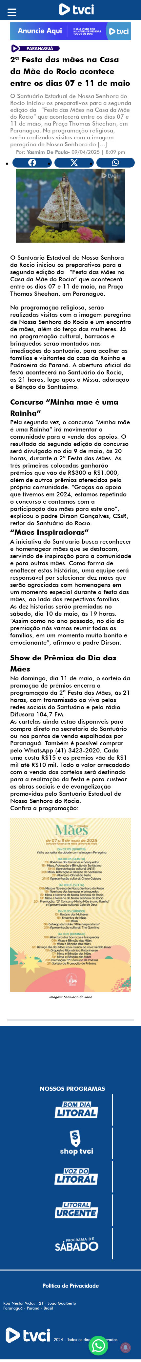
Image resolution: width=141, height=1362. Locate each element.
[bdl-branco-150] (76, 1110)
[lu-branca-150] (76, 1210)
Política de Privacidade (71, 1285)
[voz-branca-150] (76, 1177)
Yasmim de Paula (47, 152)
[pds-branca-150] (76, 1243)
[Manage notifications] (125, 1347)
